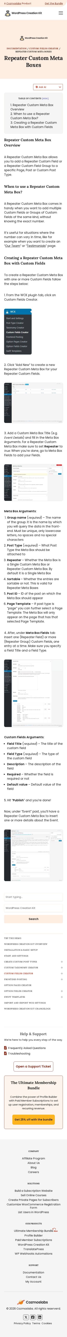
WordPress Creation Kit (33, 1245)
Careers (33, 1172)
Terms (36, 1323)
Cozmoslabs (13, 3)
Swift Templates (14, 997)
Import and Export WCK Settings (25, 1002)
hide (45, 98)
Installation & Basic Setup (21, 950)
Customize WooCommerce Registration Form (33, 1206)
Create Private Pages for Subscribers (33, 1200)
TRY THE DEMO (12, 938)
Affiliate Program (33, 1158)
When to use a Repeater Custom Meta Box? (30, 116)
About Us (33, 1163)
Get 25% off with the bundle (34, 1119)
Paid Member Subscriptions (33, 1240)
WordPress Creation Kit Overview (25, 944)
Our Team (12, 246)
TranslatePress (33, 1249)
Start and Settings (16, 956)
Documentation (17, 48)
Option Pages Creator (17, 985)
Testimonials (36, 246)
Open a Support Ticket (33, 1066)
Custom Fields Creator (43, 48)
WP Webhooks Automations (33, 1254)
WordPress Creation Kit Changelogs (27, 1008)
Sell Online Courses (33, 1195)
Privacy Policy (22, 1323)
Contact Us (33, 1277)
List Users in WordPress (33, 1212)
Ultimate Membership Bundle (33, 1231)
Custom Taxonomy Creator (21, 967)
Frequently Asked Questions (27, 1048)
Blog (33, 1167)
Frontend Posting (15, 979)
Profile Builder (33, 1235)
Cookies (47, 1323)
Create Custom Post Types (20, 961)
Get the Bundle (54, 3)
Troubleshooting (19, 1054)
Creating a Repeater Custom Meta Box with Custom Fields (33, 125)
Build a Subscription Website (34, 1191)
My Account (33, 1282)
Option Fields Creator (18, 991)
